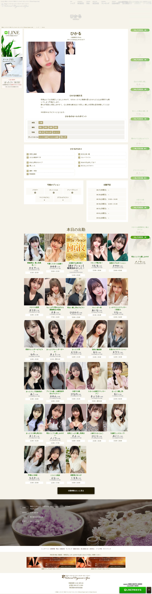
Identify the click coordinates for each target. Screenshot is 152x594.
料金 (88, 2)
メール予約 (99, 549)
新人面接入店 (127, 2)
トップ (72, 2)
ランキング (105, 2)
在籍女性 (96, 2)
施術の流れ (116, 2)
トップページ (45, 549)
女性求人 (92, 549)
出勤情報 (80, 2)
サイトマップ (107, 549)
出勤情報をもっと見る (76, 491)
